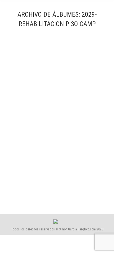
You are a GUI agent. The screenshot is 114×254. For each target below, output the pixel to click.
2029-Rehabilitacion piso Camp (42, 176)
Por (33, 191)
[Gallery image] (57, 105)
